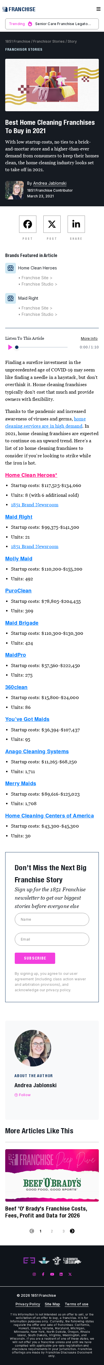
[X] (70, 1274)
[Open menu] (98, 9)
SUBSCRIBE (35, 958)
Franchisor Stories (49, 41)
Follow (25, 1095)
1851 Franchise (17, 41)
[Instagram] (34, 1274)
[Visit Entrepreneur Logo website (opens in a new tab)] (29, 1260)
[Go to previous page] (31, 1231)
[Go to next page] (72, 1231)
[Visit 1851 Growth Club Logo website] (72, 1261)
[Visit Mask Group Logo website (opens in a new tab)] (57, 1261)
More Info (89, 338)
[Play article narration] (9, 347)
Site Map (52, 1304)
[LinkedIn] (61, 1274)
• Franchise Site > (35, 277)
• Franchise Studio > (37, 284)
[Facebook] (43, 1274)
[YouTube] (52, 1274)
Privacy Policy (28, 1304)
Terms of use (76, 1304)
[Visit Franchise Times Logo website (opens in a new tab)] (44, 1261)
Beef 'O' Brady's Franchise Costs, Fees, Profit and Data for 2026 (46, 1212)
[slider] (16, 347)
